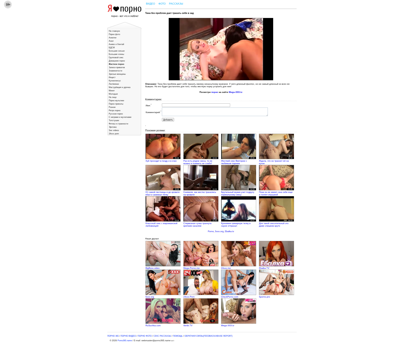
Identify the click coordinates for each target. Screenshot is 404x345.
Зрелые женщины (117, 74)
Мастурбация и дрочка (119, 87)
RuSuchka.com (153, 325)
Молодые (113, 94)
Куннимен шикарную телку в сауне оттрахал (235, 224)
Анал (111, 41)
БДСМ (112, 47)
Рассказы (176, 3)
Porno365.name (125, 340)
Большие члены (116, 54)
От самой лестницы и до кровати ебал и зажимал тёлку (163, 193)
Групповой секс (116, 57)
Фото (162, 3)
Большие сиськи (117, 51)
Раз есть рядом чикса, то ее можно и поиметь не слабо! (197, 162)
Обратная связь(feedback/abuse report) (208, 336)
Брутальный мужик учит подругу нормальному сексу (237, 193)
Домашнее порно (117, 61)
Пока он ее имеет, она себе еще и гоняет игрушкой (276, 193)
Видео (150, 3)
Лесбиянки (114, 84)
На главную (114, 31)
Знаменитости (115, 71)
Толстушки (114, 120)
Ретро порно (114, 110)
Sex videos (114, 130)
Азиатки (112, 37)
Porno (211, 231)
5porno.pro (264, 296)
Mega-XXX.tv (235, 92)
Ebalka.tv (229, 231)
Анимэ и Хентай (116, 44)
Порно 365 (113, 336)
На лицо (112, 97)
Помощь (178, 336)
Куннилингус (115, 80)
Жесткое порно (116, 64)
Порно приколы (116, 104)
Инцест (112, 77)
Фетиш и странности (118, 124)
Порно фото (114, 34)
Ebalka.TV (264, 268)
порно (214, 92)
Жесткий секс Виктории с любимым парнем (234, 162)
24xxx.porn (114, 133)
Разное (112, 107)
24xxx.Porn (189, 296)
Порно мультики (116, 100)
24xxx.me (226, 268)
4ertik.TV (187, 325)
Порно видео (128, 336)
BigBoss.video (153, 268)
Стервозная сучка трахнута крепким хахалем (197, 224)
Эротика (112, 127)
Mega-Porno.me (191, 268)
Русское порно (116, 114)
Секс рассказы (162, 336)
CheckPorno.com (229, 296)
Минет (112, 90)
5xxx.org (219, 231)
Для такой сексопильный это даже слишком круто (273, 224)
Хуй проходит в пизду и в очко (161, 161)
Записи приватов (117, 67)
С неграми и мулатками (120, 117)
